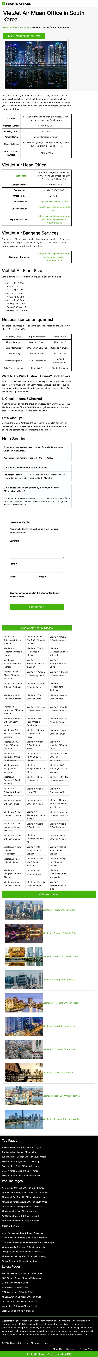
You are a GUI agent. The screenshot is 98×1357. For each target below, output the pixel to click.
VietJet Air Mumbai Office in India (59, 697)
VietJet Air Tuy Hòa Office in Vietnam (13, 837)
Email (13, 576)
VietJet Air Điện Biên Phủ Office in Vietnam (12, 733)
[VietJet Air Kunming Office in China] (24, 1049)
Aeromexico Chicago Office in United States (23, 1188)
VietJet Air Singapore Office (58, 790)
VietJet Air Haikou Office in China (35, 872)
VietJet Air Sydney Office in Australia (13, 685)
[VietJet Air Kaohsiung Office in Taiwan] (24, 1095)
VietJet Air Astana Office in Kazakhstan (58, 757)
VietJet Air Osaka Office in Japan (58, 825)
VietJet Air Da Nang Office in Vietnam (34, 850)
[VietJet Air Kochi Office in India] (24, 1072)
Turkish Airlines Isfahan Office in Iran (19, 1152)
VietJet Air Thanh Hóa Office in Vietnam (35, 651)
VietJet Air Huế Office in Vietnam (35, 802)
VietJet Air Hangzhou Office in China (36, 768)
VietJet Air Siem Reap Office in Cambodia (34, 722)
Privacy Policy (86, 1349)
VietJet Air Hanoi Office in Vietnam (58, 837)
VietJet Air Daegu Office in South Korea (35, 733)
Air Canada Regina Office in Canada (19, 1211)
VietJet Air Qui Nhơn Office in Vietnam (34, 757)
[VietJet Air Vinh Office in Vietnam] (24, 1026)
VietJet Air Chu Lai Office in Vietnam (59, 674)
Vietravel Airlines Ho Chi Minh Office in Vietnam (59, 803)
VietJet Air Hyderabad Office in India (12, 663)
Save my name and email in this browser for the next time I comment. (35, 595)
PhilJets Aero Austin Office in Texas (19, 1301)
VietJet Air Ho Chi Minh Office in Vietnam (58, 850)
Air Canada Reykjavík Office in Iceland (20, 1216)
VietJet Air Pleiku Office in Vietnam (58, 639)
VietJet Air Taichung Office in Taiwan (12, 640)
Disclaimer (71, 1349)
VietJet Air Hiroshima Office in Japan (13, 651)
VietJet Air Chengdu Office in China (35, 838)
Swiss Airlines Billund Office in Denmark (21, 1175)
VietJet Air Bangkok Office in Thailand (12, 873)
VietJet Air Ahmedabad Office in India (36, 815)
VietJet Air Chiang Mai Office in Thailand (35, 862)
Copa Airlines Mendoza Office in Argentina (22, 1233)
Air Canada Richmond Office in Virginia (20, 1220)
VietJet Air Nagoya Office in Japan (36, 685)
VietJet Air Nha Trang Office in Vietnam (11, 768)
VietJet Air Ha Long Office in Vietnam (36, 709)
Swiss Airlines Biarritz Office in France (20, 1171)
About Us (57, 1349)
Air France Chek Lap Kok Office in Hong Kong (24, 1256)
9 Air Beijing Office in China (15, 1282)
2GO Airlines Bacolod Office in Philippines (22, 1273)
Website (42, 576)
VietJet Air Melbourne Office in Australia (58, 873)
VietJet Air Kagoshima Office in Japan (35, 663)
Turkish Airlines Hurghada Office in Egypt (21, 1147)
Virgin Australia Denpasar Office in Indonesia (23, 1247)
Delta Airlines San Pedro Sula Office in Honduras (25, 1237)
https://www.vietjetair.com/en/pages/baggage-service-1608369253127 (54, 257)
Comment (15, 541)
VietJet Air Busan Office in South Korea (35, 745)
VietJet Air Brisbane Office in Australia (12, 780)
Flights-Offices (10, 27)
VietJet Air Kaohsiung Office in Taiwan (13, 710)
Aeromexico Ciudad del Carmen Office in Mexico (25, 1192)
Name (13, 563)
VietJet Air (24, 27)
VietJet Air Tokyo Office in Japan (12, 861)
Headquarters (19, 175)
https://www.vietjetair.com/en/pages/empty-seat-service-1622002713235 (54, 219)
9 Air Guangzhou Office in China (17, 1292)
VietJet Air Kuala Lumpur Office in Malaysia (12, 827)
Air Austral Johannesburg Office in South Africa (24, 1202)
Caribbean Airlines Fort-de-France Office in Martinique (28, 1242)
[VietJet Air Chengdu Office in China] (24, 933)
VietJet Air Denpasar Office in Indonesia (59, 651)
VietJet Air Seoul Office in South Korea (12, 722)
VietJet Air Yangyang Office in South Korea (13, 757)
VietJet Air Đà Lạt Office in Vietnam (58, 720)
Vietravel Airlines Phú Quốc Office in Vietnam (36, 640)
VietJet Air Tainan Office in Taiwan (12, 802)
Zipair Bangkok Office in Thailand (18, 1311)
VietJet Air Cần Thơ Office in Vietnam (59, 779)
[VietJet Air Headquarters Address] (24, 979)
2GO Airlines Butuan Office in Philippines (21, 1278)
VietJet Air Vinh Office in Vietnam (12, 884)
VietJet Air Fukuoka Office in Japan (36, 884)
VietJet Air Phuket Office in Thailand (12, 814)
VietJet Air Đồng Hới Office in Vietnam (58, 862)
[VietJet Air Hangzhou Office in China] (24, 956)
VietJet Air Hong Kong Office (35, 790)
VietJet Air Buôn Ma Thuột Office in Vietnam (59, 768)
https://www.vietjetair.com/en (54, 201)
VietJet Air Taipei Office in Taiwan (58, 732)
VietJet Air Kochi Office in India (35, 825)
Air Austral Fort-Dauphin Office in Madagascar (24, 1197)
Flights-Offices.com (19, 1343)
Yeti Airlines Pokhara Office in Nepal (19, 1306)
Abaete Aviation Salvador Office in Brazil (21, 1297)
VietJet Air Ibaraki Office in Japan (58, 709)
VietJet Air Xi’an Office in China (34, 697)
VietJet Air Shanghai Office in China (58, 663)
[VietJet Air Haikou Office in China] (24, 910)
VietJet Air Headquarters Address (56, 686)
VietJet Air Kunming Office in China (58, 745)
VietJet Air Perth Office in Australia (12, 697)
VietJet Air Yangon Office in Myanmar (36, 674)
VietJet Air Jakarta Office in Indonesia (59, 814)
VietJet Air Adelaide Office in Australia (12, 792)
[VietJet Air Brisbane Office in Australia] (24, 1119)
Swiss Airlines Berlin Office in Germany (20, 1166)
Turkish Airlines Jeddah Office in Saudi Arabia (24, 1156)
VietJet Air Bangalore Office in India (59, 885)
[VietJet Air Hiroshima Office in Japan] (24, 1002)
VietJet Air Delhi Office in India (34, 779)
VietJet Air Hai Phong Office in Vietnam (11, 675)
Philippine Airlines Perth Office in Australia (22, 1251)
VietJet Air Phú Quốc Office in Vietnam (11, 745)
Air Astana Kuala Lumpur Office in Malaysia (22, 1206)
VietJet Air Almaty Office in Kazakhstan (12, 850)
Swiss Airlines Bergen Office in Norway (20, 1161)
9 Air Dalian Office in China (15, 1287)
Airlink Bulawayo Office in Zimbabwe (19, 1261)
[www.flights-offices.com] (16, 3)
